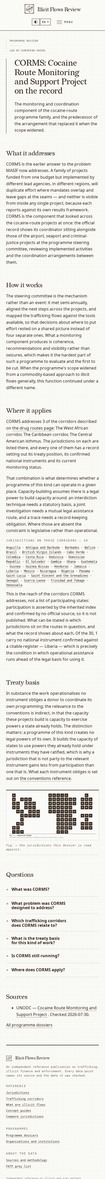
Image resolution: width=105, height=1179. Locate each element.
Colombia (13, 557)
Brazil (11, 552)
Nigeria (67, 571)
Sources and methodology (26, 1160)
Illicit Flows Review (59, 9)
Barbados (72, 547)
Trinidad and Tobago (68, 580)
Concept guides (18, 1110)
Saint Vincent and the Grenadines (59, 575)
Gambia (56, 561)
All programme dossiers (29, 1025)
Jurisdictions (17, 1092)
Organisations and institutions (33, 1141)
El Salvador (35, 561)
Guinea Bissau (37, 566)
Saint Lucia (16, 575)
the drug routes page (33, 428)
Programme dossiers (22, 1135)
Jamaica (80, 566)
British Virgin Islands (41, 552)
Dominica (56, 557)
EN (44, 22)
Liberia (12, 571)
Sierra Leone (34, 580)
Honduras (61, 566)
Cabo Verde (76, 552)
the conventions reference (45, 778)
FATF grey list (18, 1166)
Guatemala (89, 561)
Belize (90, 547)
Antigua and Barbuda (43, 547)
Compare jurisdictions (25, 1116)
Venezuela (14, 585)
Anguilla (13, 547)
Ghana (71, 561)
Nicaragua (48, 571)
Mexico (29, 571)
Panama (84, 571)
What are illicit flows (25, 1104)
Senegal (12, 580)
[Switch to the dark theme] (36, 22)
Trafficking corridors (25, 1098)
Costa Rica (35, 557)
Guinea (15, 566)
